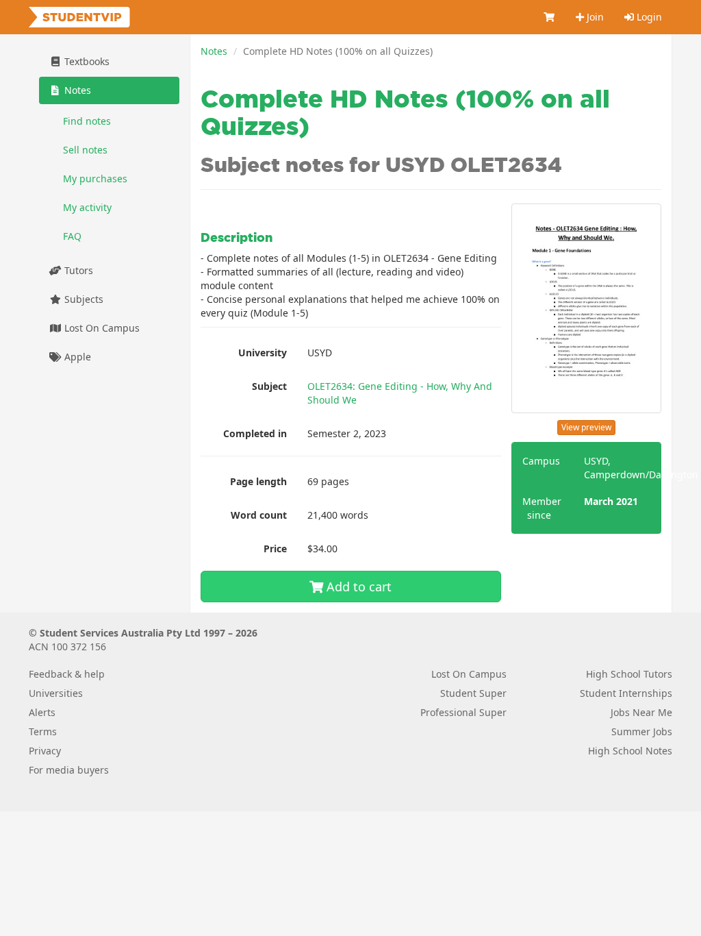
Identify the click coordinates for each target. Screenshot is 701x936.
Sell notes (85, 149)
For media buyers (69, 769)
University (262, 352)
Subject (269, 386)
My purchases (95, 178)
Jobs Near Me (641, 712)
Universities (56, 693)
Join (594, 16)
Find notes (87, 120)
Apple (76, 356)
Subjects (82, 299)
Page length (258, 481)
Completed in (255, 433)
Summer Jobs (641, 731)
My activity (87, 207)
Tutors (77, 270)
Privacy (45, 750)
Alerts (42, 712)
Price (275, 548)
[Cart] (549, 17)
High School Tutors (629, 673)
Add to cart (357, 586)
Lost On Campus (101, 327)
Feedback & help (67, 673)
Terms (43, 731)
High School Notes (630, 750)
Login (648, 16)
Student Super (473, 693)
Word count (259, 514)
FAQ (72, 236)
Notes (214, 51)
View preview (586, 427)
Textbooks (86, 61)
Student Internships (626, 693)
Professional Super (463, 712)
